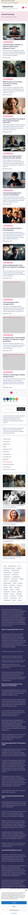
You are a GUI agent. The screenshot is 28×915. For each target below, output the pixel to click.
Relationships (6, 459)
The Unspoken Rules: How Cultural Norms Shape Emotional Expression (14, 120)
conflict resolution (15, 574)
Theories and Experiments (8, 464)
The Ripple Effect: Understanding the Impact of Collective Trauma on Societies (14, 339)
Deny (14, 906)
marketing (5, 587)
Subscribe (21, 409)
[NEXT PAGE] (25, 392)
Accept (14, 902)
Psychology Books (7, 454)
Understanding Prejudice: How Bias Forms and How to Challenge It (14, 267)
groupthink (20, 583)
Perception (18, 589)
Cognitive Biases (6, 441)
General (4, 446)
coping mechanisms (16, 576)
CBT (19, 566)
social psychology (13, 598)
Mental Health (6, 451)
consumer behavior (7, 576)
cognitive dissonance (15, 570)
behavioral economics (12, 566)
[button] (26, 890)
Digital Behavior (6, 444)
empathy (14, 583)
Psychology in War (7, 456)
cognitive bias (19, 568)
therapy (14, 600)
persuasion (13, 591)
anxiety (5, 566)
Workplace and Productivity (9, 469)
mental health (16, 587)
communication (16, 572)
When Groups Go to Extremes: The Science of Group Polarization (13, 83)
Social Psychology (8, 42)
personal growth (6, 591)
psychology (20, 591)
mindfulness (6, 589)
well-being (19, 600)
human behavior (12, 585)
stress (20, 598)
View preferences (14, 910)
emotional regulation (7, 583)
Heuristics (5, 585)
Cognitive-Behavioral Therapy (9, 568)
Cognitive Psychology (7, 572)
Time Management (7, 467)
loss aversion (19, 585)
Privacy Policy (14, 913)
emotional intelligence (13, 581)
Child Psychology (7, 439)
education (5, 581)
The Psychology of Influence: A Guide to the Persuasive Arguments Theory (13, 46)
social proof (6, 598)
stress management (7, 600)
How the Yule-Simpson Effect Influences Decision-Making (12, 157)
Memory (10, 587)
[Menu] (25, 7)
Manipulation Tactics (7, 449)
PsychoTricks (7, 7)
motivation (12, 589)
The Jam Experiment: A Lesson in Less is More (13, 488)
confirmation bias (7, 574)
